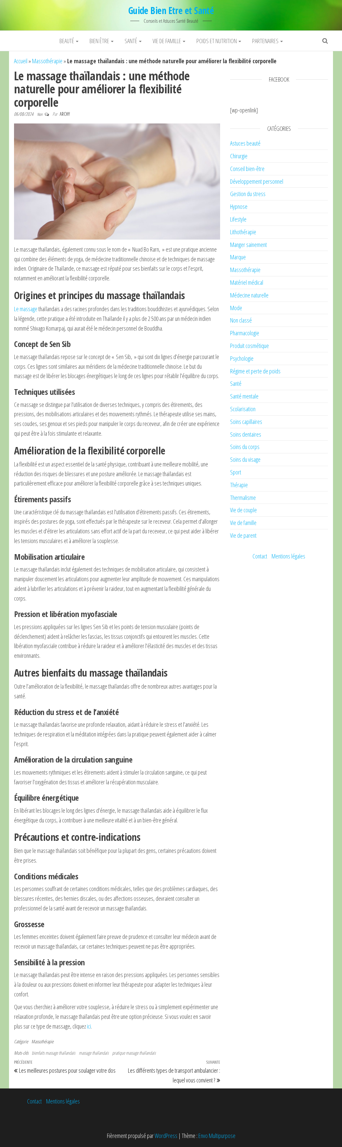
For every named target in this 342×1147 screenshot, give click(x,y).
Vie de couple (243, 510)
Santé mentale (244, 396)
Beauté (67, 41)
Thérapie (239, 485)
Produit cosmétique (249, 346)
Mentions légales (288, 556)
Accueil (20, 61)
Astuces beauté (245, 143)
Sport (235, 472)
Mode (236, 308)
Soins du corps (245, 447)
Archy (65, 114)
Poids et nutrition (217, 41)
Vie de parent (243, 535)
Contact (259, 556)
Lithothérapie (243, 232)
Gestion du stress (248, 194)
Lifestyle (238, 219)
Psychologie (241, 358)
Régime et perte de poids (255, 371)
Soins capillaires (246, 422)
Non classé (241, 320)
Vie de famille (167, 41)
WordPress (166, 1136)
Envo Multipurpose (216, 1136)
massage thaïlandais (94, 1053)
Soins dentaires (245, 434)
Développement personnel (256, 181)
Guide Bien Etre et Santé (171, 10)
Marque (238, 257)
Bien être (100, 41)
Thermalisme (243, 498)
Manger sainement (248, 245)
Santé (131, 41)
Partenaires (266, 41)
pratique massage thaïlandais (134, 1053)
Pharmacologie (244, 333)
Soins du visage (245, 459)
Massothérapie (47, 61)
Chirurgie (238, 156)
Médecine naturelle (249, 295)
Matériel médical (246, 282)
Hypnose (238, 206)
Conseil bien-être (247, 169)
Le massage (25, 309)
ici (89, 1026)
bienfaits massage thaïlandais (53, 1053)
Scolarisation (242, 409)
